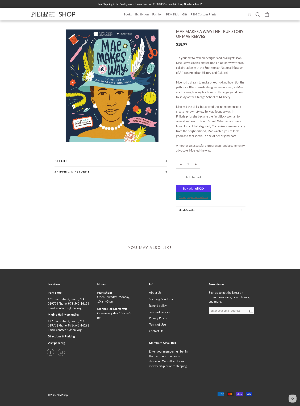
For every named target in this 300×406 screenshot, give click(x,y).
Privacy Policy (158, 318)
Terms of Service (159, 312)
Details (61, 161)
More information (187, 210)
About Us (155, 292)
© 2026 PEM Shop (58, 395)
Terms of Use (157, 324)
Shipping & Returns (72, 171)
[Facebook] (50, 352)
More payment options (193, 197)
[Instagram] (61, 352)
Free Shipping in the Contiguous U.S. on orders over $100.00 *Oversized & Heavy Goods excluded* (150, 4)
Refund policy (158, 305)
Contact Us (156, 331)
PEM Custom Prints (203, 14)
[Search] (258, 14)
